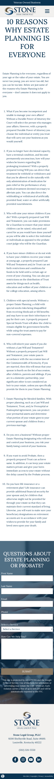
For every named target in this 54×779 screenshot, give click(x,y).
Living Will (23, 169)
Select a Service (9, 624)
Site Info (26, 776)
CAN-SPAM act (37, 686)
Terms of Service (11, 683)
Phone (4, 611)
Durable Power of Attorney (32, 118)
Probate (32, 455)
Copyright (33, 776)
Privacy (40, 776)
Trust (30, 459)
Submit (27, 671)
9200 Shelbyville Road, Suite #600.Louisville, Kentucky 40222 (27, 738)
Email (4, 599)
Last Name (6, 586)
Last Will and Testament (30, 347)
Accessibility (49, 776)
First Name (7, 573)
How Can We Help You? (13, 636)
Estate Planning (11, 73)
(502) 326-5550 (27, 749)
